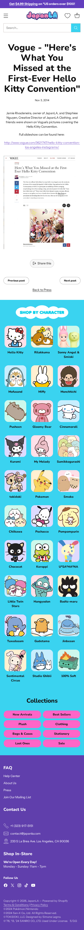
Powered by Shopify (55, 900)
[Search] (76, 27)
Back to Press (42, 290)
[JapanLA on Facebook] (5, 886)
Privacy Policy (39, 904)
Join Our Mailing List (17, 797)
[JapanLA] (42, 15)
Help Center (11, 776)
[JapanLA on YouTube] (33, 886)
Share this (44, 263)
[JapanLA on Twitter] (12, 886)
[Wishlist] (67, 15)
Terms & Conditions (16, 904)
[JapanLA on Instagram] (19, 886)
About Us (9, 783)
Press (7, 790)
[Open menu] (5, 15)
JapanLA (33, 900)
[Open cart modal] (77, 15)
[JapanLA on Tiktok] (26, 886)
